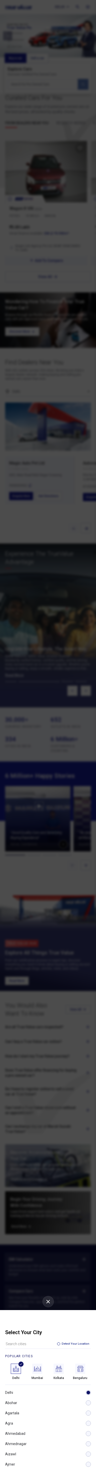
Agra (9, 1423)
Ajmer (10, 1464)
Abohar (11, 1403)
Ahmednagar (16, 1444)
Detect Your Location (75, 1343)
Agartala (12, 1413)
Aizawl (10, 1454)
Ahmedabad (15, 1434)
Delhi (9, 1393)
